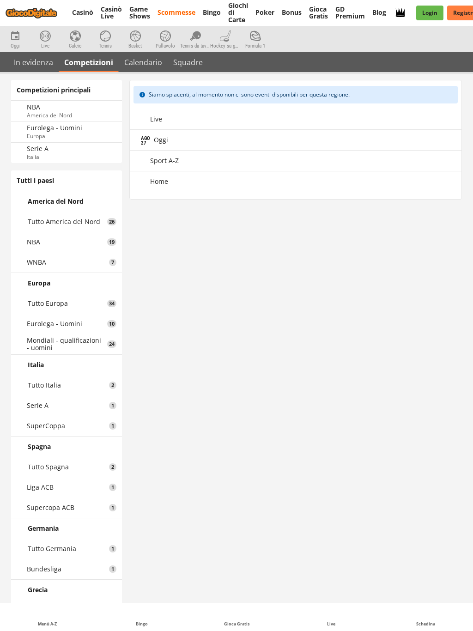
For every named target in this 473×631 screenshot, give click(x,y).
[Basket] (135, 35)
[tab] (33, 62)
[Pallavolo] (165, 35)
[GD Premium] (403, 13)
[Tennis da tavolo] (195, 35)
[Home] (37, 13)
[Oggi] (15, 35)
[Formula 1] (255, 35)
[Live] (45, 35)
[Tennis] (105, 35)
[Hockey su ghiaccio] (225, 35)
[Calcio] (75, 35)
